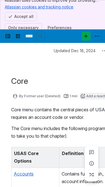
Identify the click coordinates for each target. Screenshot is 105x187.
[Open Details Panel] (91, 163)
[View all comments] (91, 152)
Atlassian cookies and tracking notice (39, 6)
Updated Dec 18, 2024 (74, 50)
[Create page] (91, 174)
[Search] (40, 36)
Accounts (24, 174)
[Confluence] (29, 36)
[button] (53, 153)
